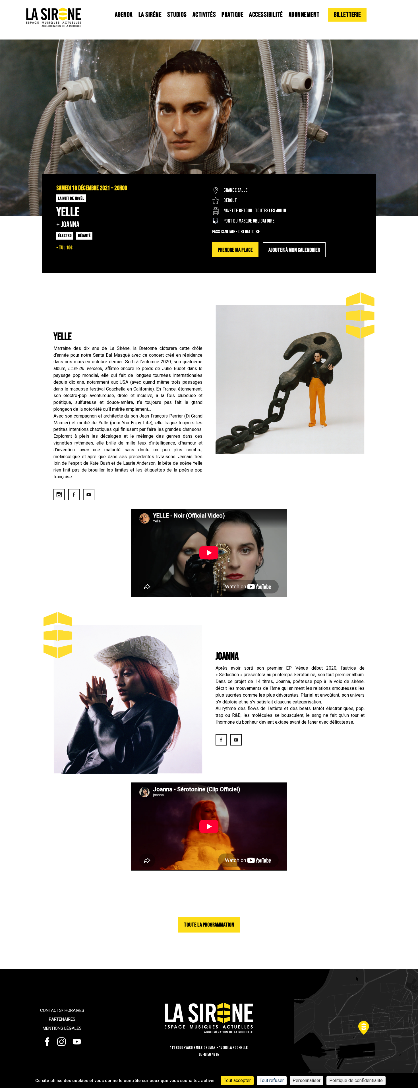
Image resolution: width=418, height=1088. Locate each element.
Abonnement (304, 15)
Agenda (124, 15)
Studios (177, 15)
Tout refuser (272, 1080)
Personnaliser (306, 1080)
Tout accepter (237, 1080)
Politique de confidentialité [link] (356, 1080)
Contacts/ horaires (62, 1010)
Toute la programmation (209, 924)
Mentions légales (62, 1028)
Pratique (232, 15)
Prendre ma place (235, 250)
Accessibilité (266, 15)
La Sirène (150, 15)
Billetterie (347, 15)
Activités (204, 15)
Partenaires (62, 1019)
